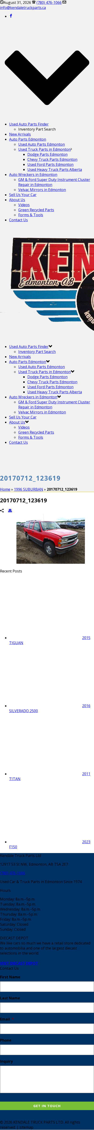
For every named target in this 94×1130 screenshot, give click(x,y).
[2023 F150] (45, 841)
